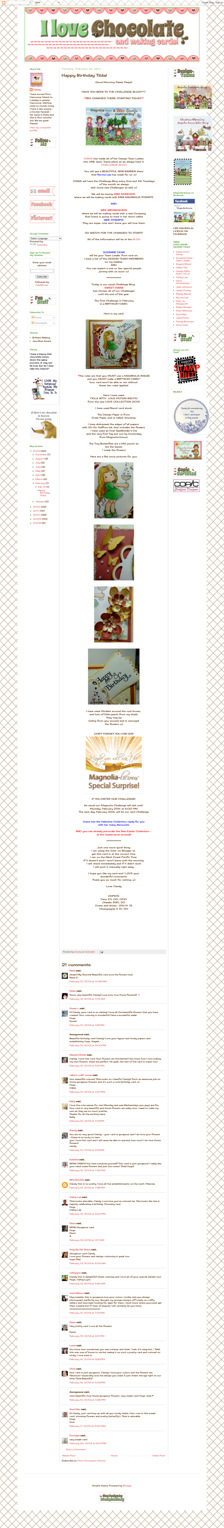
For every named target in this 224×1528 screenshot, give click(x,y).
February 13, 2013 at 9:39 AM (87, 1283)
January (40, 501)
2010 (37, 514)
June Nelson (76, 1293)
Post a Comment (76, 1449)
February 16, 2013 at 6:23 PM (87, 1382)
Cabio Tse (181, 267)
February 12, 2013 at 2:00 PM (87, 1045)
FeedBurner (42, 285)
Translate (42, 244)
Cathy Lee (75, 1197)
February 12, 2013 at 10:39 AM (88, 981)
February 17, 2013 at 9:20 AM (87, 1426)
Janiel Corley (183, 290)
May (38, 471)
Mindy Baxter (183, 294)
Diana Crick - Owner (183, 253)
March (39, 479)
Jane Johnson (184, 287)
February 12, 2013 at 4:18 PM (86, 1150)
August (39, 458)
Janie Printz (182, 318)
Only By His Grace (79, 1249)
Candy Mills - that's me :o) (184, 272)
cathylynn (75, 1272)
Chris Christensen (183, 282)
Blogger (127, 1485)
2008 (37, 523)
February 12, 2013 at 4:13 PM (86, 1121)
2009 (37, 519)
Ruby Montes (184, 307)
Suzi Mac (74, 1409)
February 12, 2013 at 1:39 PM (86, 1025)
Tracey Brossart (185, 321)
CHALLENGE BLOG (114, 164)
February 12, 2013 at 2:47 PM (87, 1092)
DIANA (88, 158)
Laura (72, 1345)
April (38, 475)
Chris (72, 1368)
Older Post (158, 1455)
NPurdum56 (76, 1179)
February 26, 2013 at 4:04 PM (87, 1443)
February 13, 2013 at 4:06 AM (87, 1263)
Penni (72, 1223)
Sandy (73, 1130)
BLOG (136, 239)
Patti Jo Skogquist (182, 302)
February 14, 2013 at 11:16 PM (86, 1312)
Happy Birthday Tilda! (43, 493)
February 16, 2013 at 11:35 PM (87, 1399)
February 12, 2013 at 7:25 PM (87, 1170)
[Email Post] (101, 952)
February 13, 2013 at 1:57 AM (86, 1240)
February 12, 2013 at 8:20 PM (87, 1214)
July (38, 462)
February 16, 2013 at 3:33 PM (87, 1359)
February (40, 483)
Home (114, 1455)
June (38, 467)
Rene (72, 970)
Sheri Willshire (184, 310)
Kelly (72, 1101)
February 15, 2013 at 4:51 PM (86, 1336)
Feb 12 (42, 487)
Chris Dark (182, 325)
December (41, 454)
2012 (37, 506)
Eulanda (74, 1159)
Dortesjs (74, 1435)
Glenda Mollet (77, 1055)
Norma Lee (182, 297)
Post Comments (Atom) (92, 1460)
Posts (37, 317)
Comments (40, 323)
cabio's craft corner (80, 1075)
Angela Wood (183, 264)
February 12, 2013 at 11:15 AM (87, 999)
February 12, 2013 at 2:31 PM (86, 1065)
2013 (37, 451)
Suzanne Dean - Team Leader (185, 259)
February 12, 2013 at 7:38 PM (87, 1187)
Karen (72, 991)
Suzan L (74, 1008)
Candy (37, 89)
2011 (36, 510)
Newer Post (69, 1455)
